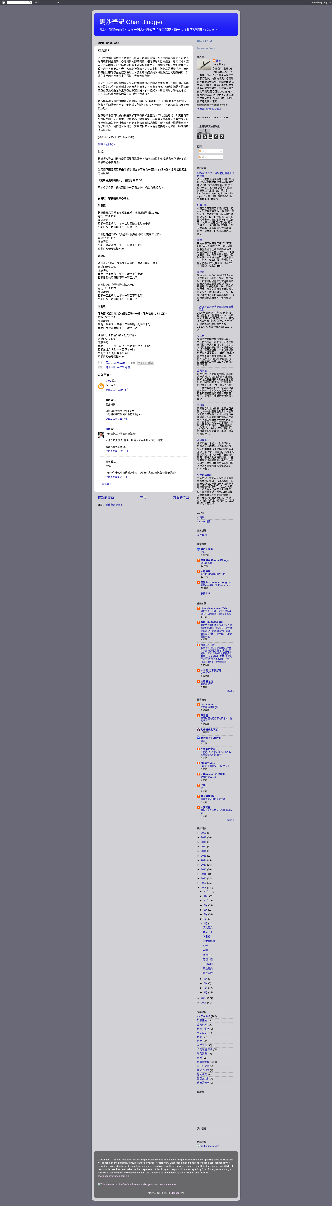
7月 (206, 914)
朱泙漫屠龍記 (208, 796)
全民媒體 (202, 535)
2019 (204, 837)
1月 (206, 992)
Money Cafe (208, 763)
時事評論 (111, 367)
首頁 (143, 497)
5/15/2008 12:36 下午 (117, 389)
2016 (204, 851)
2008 (204, 887)
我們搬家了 (206, 684)
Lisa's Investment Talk (214, 608)
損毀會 (200, 272)
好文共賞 (202, 1074)
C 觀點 (200, 517)
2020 (204, 833)
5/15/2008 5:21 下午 (117, 419)
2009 (204, 883)
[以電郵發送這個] (139, 363)
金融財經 (202, 1024)
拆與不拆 (202, 205)
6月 (206, 919)
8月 (206, 910)
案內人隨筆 (207, 549)
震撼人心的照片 (107, 144)
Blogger (175, 1193)
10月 (207, 900)
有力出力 (208, 955)
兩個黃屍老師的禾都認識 (213, 799)
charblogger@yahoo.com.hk (113, 1176)
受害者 (200, 336)
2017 (204, 846)
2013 (204, 864)
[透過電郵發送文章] (132, 362)
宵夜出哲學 (203, 1066)
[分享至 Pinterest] (152, 363)
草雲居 (204, 715)
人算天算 (205, 807)
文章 (204, 151)
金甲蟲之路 (207, 681)
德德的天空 (203, 1082)
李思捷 (206, 936)
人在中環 (205, 571)
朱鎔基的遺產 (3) (209, 707)
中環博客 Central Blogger (215, 560)
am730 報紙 (203, 521)
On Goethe (207, 704)
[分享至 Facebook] (149, 363)
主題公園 (208, 964)
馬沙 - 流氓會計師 (204, 41)
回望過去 (205, 673)
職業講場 (202, 1053)
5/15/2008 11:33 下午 (117, 451)
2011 (204, 874)
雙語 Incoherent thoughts (216, 582)
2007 (204, 998)
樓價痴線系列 (204, 1062)
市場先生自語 (208, 645)
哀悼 (205, 945)
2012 (204, 869)
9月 (206, 905)
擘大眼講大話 (204, 475)
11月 (206, 896)
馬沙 (218, 60)
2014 (204, 860)
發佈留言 (107, 484)
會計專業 (202, 1033)
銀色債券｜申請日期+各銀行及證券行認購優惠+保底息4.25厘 (216, 612)
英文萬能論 (209, 941)
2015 (204, 855)
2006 (204, 1002)
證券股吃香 (206, 563)
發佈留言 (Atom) (114, 504)
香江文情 (202, 1045)
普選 (199, 240)
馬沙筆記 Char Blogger (131, 21)
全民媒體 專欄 (204, 1049)
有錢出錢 (208, 959)
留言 (204, 157)
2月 (206, 988)
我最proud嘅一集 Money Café (215, 585)
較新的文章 (106, 497)
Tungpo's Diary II (211, 737)
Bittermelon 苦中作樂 (213, 774)
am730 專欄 (123, 367)
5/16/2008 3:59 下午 (117, 477)
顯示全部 (230, 691)
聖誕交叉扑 (203, 1078)
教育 (199, 1037)
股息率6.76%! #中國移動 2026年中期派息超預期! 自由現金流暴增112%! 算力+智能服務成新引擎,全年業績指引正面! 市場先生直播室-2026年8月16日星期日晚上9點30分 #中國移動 (216, 654)
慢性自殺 (208, 973)
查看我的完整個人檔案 (209, 109)
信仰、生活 (203, 1029)
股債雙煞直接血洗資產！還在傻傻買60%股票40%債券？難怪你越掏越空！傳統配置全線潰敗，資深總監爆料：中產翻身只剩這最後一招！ (216, 631)
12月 (207, 891)
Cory (108, 380)
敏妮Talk (205, 593)
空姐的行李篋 (208, 749)
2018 (204, 842)
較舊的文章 (181, 497)
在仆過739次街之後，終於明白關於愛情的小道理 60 (216, 753)
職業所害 (208, 932)
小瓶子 (204, 785)
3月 (206, 983)
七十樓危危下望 (209, 729)
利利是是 (202, 440)
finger (203, 552)
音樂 (199, 1057)
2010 (204, 878)
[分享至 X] (145, 363)
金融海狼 (202, 370)
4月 (206, 978)
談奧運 (200, 405)
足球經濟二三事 (208, 776)
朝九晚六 (208, 927)
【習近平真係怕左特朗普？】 (215, 765)
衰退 (203, 740)
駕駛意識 (208, 968)
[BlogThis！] (142, 363)
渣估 (108, 429)
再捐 (205, 950)
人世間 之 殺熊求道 (211, 670)
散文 (199, 1041)
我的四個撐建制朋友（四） (214, 574)
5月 (206, 923)
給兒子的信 (203, 1070)
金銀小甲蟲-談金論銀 (212, 622)
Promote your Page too (206, 48)
